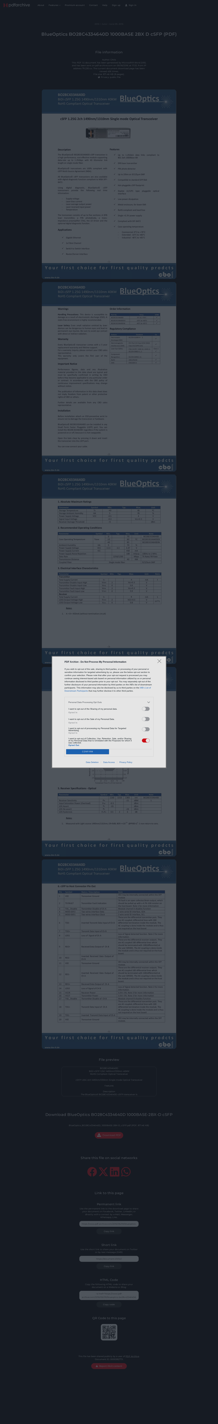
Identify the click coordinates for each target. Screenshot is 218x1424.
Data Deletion (92, 762)
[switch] (146, 709)
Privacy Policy (125, 762)
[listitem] (109, 702)
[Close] (160, 662)
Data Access (109, 762)
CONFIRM (87, 752)
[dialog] (109, 712)
